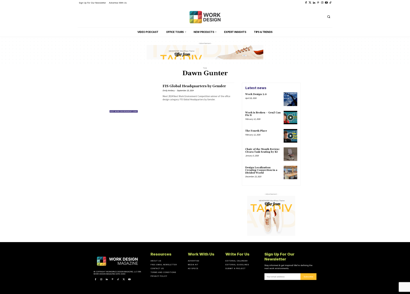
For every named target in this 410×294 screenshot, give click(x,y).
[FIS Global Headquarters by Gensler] (134, 98)
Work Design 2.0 (256, 94)
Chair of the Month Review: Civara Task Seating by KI (262, 150)
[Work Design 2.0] (290, 99)
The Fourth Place (256, 130)
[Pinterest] (318, 3)
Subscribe (308, 276)
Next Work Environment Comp (123, 111)
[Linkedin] (314, 3)
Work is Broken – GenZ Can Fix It (263, 114)
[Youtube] (326, 3)
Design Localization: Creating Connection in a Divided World (261, 170)
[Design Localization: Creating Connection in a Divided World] (290, 172)
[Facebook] (306, 3)
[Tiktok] (330, 3)
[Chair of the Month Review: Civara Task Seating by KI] (290, 154)
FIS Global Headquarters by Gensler (194, 86)
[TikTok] (118, 279)
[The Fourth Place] (290, 136)
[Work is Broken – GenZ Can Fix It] (290, 117)
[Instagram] (322, 3)
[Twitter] (310, 3)
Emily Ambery (169, 90)
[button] (328, 16)
